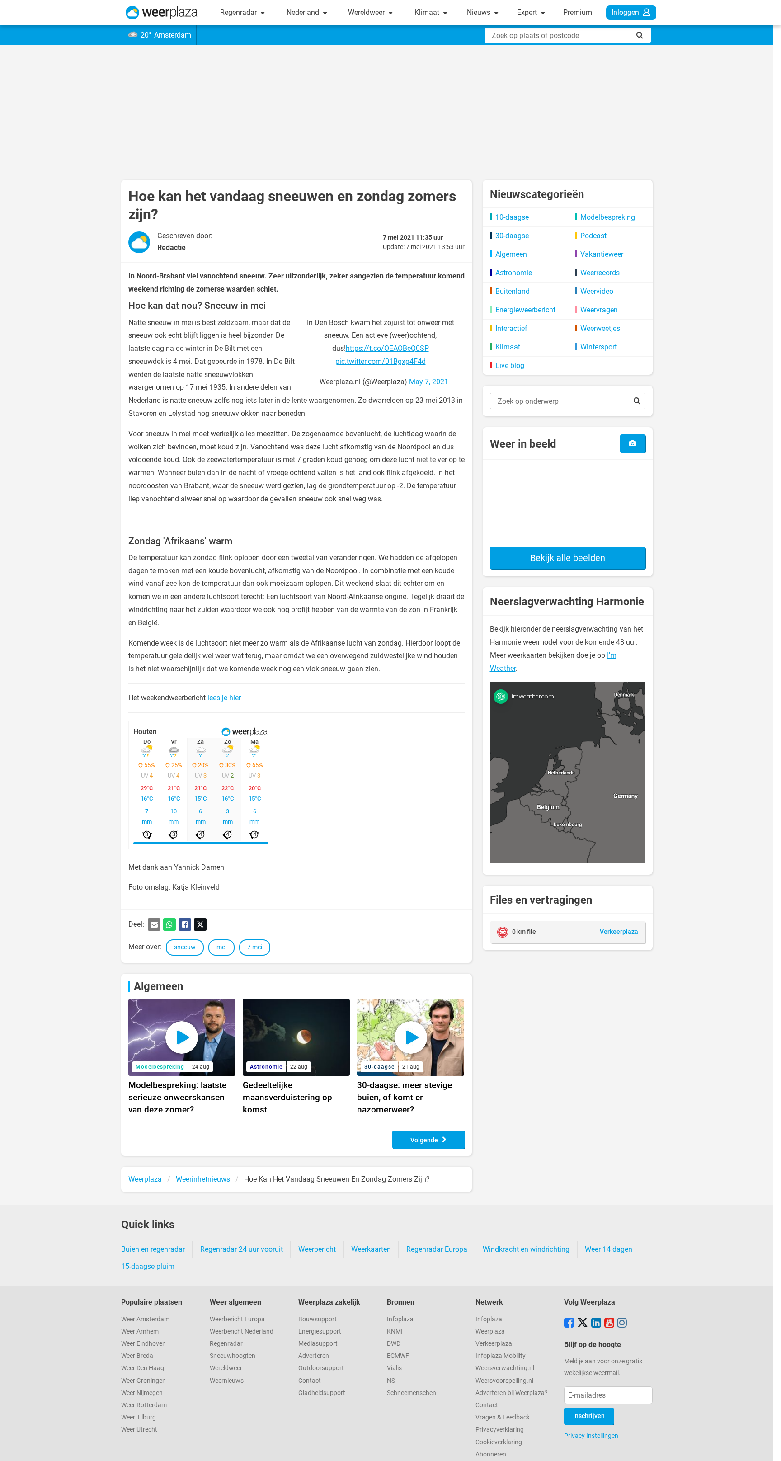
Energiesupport (319, 1331)
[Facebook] (185, 924)
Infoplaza (400, 1319)
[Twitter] (200, 924)
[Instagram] (622, 1323)
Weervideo (596, 291)
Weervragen (599, 310)
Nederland (304, 12)
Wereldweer (367, 12)
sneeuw (185, 947)
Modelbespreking (607, 217)
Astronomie (513, 273)
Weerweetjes (600, 328)
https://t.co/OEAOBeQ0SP (387, 348)
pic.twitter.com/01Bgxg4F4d (380, 361)
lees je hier (224, 697)
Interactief (511, 328)
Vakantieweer (601, 254)
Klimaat (427, 12)
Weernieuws (227, 1381)
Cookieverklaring (498, 1442)
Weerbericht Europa (237, 1319)
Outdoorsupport (321, 1368)
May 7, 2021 (428, 381)
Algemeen (158, 986)
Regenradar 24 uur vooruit (241, 1249)
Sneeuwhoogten (232, 1356)
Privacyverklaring (499, 1429)
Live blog (509, 365)
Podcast (593, 235)
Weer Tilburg (138, 1417)
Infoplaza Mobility (500, 1356)
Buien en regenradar (153, 1249)
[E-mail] (154, 924)
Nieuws (479, 12)
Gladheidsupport (321, 1393)
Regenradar (239, 12)
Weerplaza (490, 1331)
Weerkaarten (371, 1249)
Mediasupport (318, 1344)
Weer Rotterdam (144, 1405)
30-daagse (512, 235)
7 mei (254, 947)
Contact (309, 1381)
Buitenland (512, 291)
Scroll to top (766, 1446)
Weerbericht (317, 1249)
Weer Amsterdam (145, 1319)
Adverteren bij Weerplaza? (511, 1393)
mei (221, 947)
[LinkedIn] (596, 1323)
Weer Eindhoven (143, 1344)
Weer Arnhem (140, 1331)
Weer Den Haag (142, 1368)
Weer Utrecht (139, 1429)
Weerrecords (600, 273)
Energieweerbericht (525, 310)
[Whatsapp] (169, 924)
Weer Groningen (143, 1381)
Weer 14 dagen (608, 1249)
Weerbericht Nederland (241, 1331)
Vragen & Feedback (502, 1417)
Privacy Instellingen (591, 1435)
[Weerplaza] (161, 13)
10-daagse (512, 217)
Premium (577, 12)
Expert (528, 12)
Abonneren (490, 1454)
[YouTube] (609, 1323)
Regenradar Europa (436, 1249)
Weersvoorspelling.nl (504, 1381)
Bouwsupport (317, 1319)
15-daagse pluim (147, 1266)
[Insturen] (632, 443)
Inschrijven (589, 1416)
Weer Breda (137, 1356)
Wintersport (598, 347)
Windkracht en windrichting (526, 1249)
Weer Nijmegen (142, 1393)
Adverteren (313, 1356)
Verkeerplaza (493, 1344)
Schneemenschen (411, 1393)
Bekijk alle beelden (567, 557)
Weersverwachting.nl (504, 1368)
